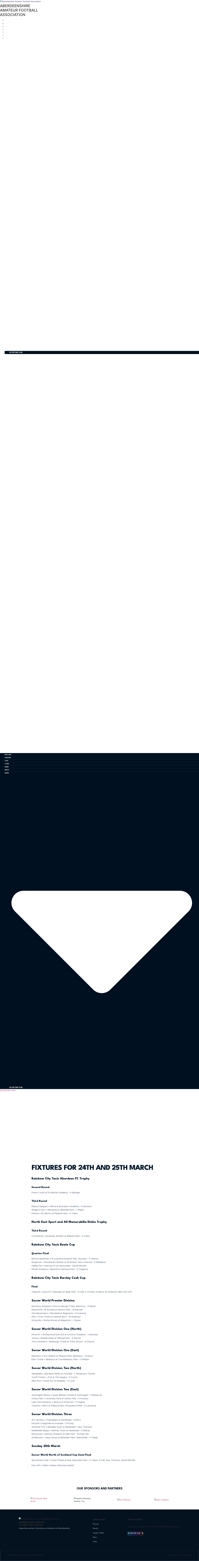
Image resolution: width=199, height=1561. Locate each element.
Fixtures (96, 1524)
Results (95, 1528)
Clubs (95, 1542)
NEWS (7, 32)
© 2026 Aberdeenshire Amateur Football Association (25, 1555)
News (95, 1537)
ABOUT (7, 35)
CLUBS (7, 29)
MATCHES (8, 20)
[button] (99, 553)
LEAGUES (8, 23)
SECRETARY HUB (15, 352)
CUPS (6, 26)
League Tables (98, 1533)
